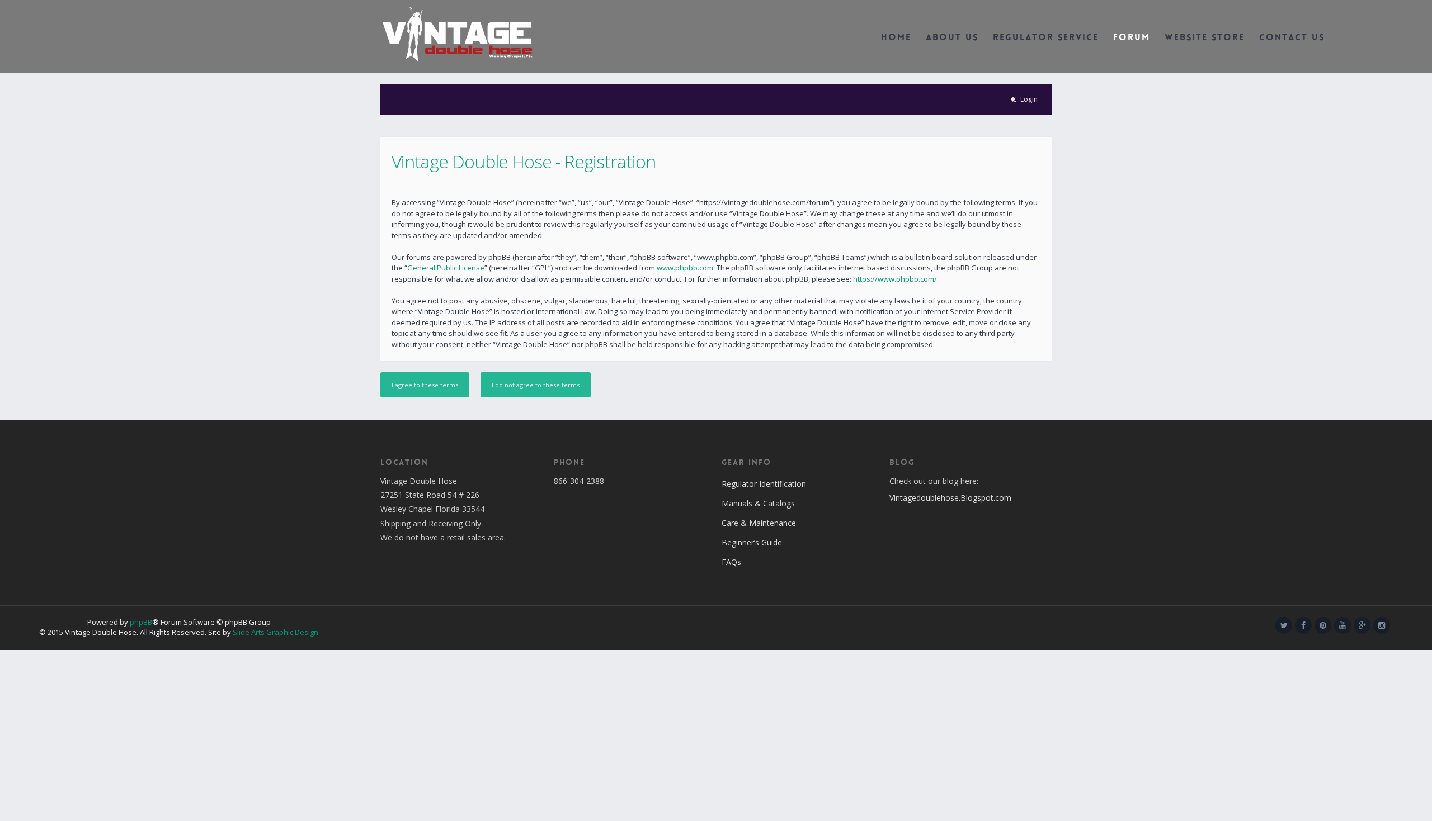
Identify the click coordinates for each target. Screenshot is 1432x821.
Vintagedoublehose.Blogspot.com (950, 497)
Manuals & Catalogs (758, 503)
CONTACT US (1292, 38)
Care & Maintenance (759, 523)
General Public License (445, 268)
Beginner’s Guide (752, 542)
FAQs (731, 562)
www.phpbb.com (685, 268)
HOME (896, 38)
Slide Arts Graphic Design (275, 632)
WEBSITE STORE (1205, 38)
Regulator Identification (764, 483)
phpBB (141, 622)
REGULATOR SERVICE (1046, 38)
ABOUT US (952, 38)
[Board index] (457, 33)
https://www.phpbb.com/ (895, 279)
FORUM (1131, 38)
